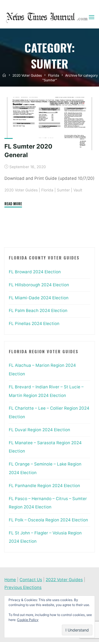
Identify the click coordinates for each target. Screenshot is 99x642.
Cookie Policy (27, 620)
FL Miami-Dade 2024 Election (38, 297)
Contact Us (31, 579)
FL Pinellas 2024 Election (34, 323)
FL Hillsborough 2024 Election (39, 284)
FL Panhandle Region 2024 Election (44, 485)
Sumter (63, 190)
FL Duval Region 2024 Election (39, 429)
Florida (53, 75)
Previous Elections (23, 587)
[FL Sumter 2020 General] (49, 123)
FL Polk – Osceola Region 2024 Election (48, 520)
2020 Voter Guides (27, 75)
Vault (77, 190)
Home (10, 579)
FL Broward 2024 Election (35, 271)
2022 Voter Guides (64, 579)
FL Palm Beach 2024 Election (38, 310)
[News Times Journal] (46, 17)
